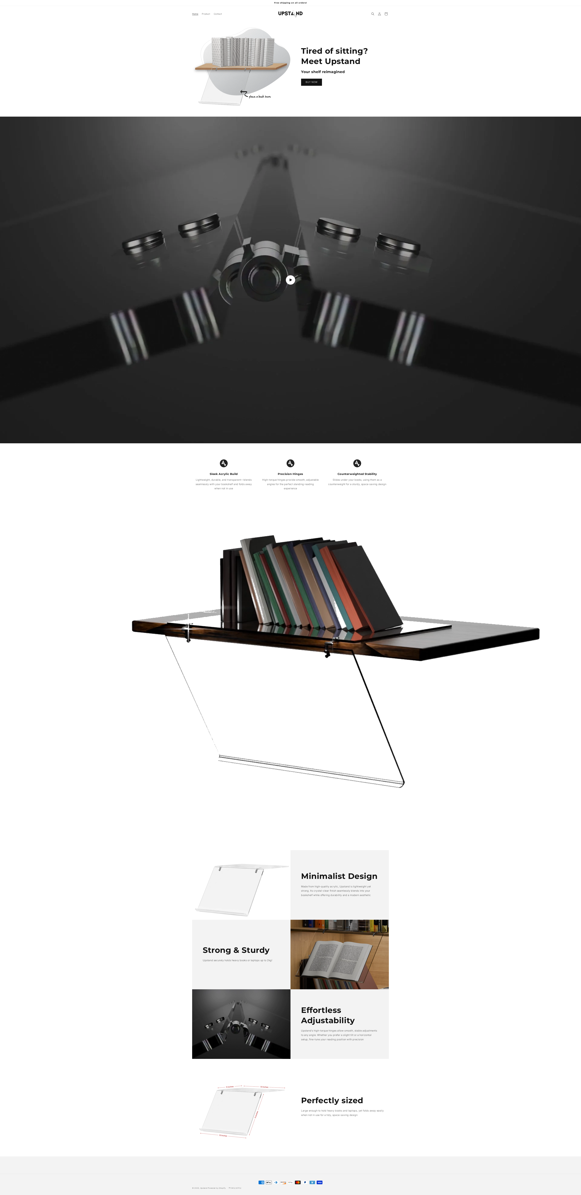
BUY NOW (311, 82)
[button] (372, 14)
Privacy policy (235, 1188)
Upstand (203, 1188)
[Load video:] (290, 280)
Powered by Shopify (217, 1188)
